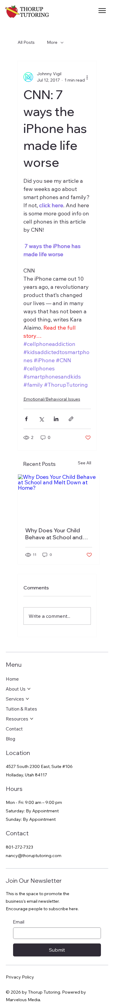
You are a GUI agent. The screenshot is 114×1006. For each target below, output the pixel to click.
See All (84, 463)
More (52, 42)
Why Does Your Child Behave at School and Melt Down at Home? (53, 534)
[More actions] (87, 77)
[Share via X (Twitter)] (41, 419)
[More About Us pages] (28, 688)
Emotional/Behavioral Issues (51, 399)
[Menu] (103, 11)
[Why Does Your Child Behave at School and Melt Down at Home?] (58, 497)
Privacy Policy (20, 977)
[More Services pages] (27, 698)
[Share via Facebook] (26, 419)
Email (18, 922)
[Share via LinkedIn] (56, 419)
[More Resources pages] (31, 718)
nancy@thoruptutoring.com (33, 855)
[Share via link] (71, 419)
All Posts (26, 42)
